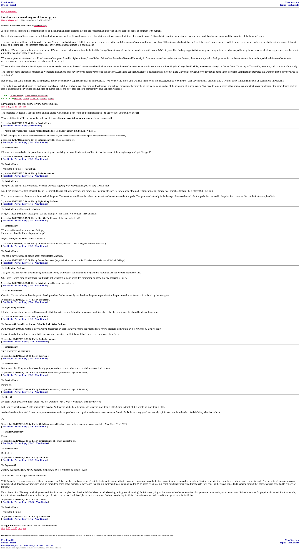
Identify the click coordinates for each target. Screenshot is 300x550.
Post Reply (8, 126)
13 (2, 356)
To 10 (31, 342)
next (20, 106)
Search (13, 5)
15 (2, 389)
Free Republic (8, 2)
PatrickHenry (44, 123)
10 (2, 300)
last (24, 106)
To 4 (31, 302)
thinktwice (43, 243)
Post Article (293, 5)
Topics (283, 5)
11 (2, 316)
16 (2, 424)
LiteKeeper (44, 356)
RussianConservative (48, 373)
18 (2, 457)
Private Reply (21, 126)
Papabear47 (44, 300)
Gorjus (42, 500)
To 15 (31, 443)
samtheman (43, 156)
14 (2, 373)
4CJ (41, 424)
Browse (4, 5)
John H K (43, 316)
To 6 (31, 426)
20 (2, 516)
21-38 (14, 106)
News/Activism (292, 2)
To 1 (31, 142)
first (3, 106)
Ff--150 (41, 218)
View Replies (35, 126)
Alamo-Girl (44, 516)
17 (2, 441)
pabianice (43, 457)
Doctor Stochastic (46, 260)
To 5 (31, 285)
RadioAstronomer (46, 173)
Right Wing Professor (48, 201)
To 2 (31, 176)
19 (2, 500)
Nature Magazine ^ (9, 20)
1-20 (8, 106)
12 (2, 339)
